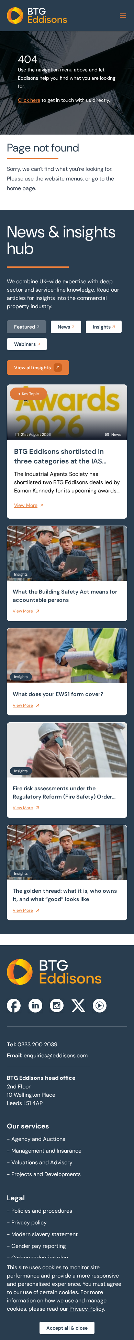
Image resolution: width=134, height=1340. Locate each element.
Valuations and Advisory (39, 1162)
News (64, 327)
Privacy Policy (86, 1308)
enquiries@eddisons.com (56, 1055)
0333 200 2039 (37, 1044)
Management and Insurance (44, 1150)
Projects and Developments (44, 1174)
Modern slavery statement (42, 1234)
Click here (29, 100)
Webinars (25, 344)
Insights (102, 327)
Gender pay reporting (36, 1246)
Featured (24, 327)
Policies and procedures (39, 1210)
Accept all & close (67, 1328)
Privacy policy (27, 1222)
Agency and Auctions (36, 1139)
